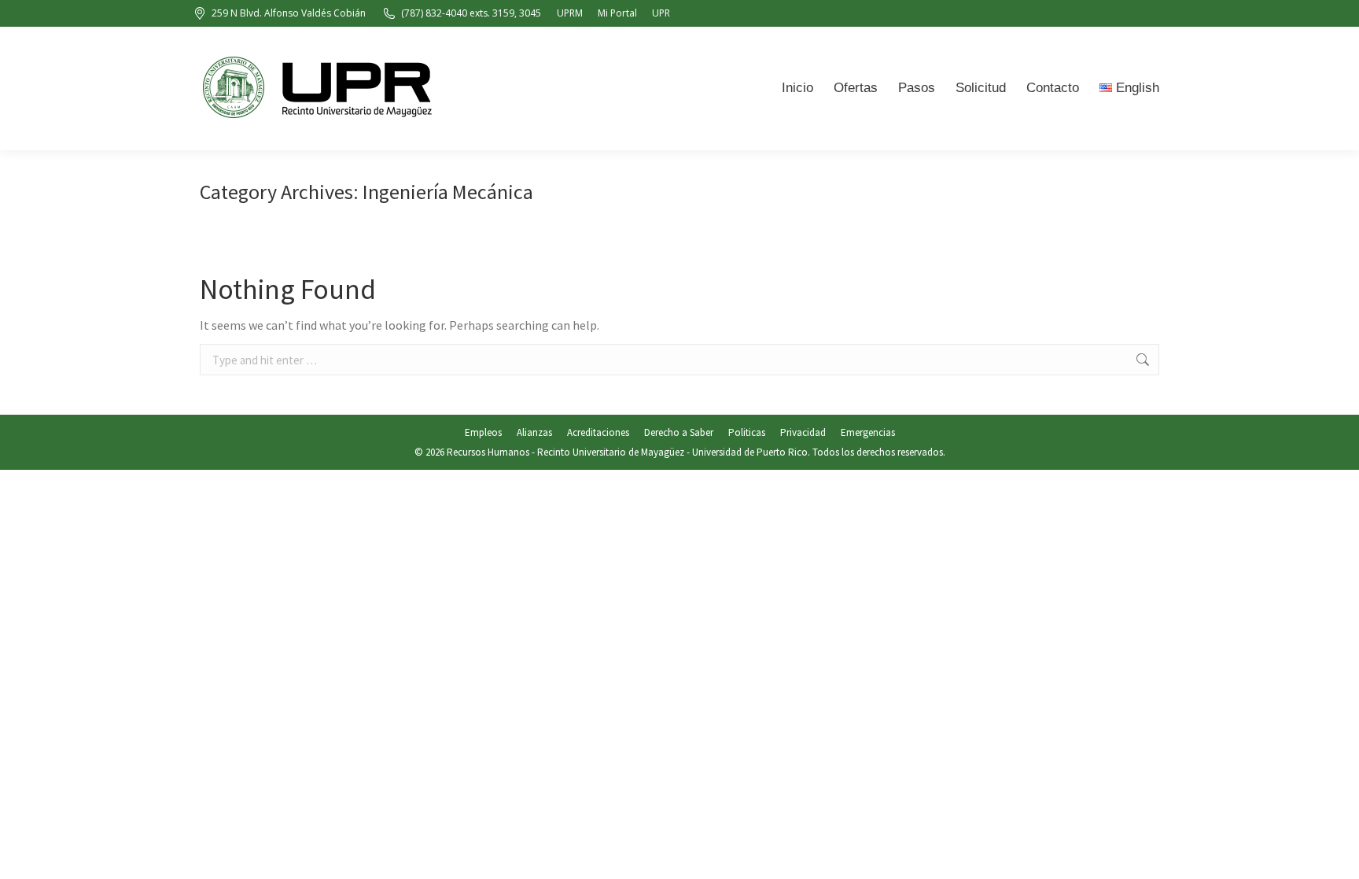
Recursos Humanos (488, 452)
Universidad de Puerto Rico (750, 452)
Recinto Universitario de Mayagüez (610, 452)
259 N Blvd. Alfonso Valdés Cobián (289, 13)
